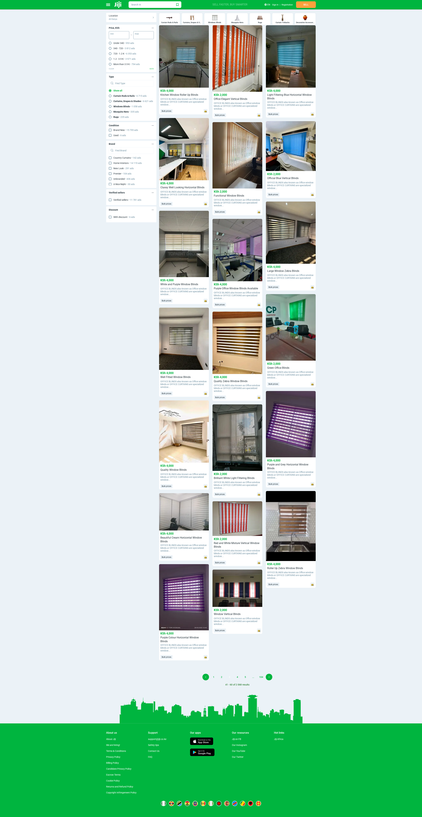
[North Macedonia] (258, 803)
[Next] (269, 677)
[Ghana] (187, 803)
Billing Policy (112, 763)
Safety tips (153, 745)
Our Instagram (239, 745)
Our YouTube (238, 751)
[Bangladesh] (219, 803)
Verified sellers (127, 200)
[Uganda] (171, 803)
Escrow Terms (113, 774)
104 (261, 677)
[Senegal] (203, 803)
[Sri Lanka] (226, 803)
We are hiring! (113, 745)
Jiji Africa (278, 739)
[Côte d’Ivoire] (211, 803)
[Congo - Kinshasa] (234, 803)
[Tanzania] (179, 803)
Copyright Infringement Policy (121, 792)
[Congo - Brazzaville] (242, 803)
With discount (124, 217)
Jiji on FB (236, 739)
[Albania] (250, 803)
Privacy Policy (113, 757)
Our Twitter (237, 757)
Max (137, 34)
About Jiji (111, 739)
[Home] (118, 4)
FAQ (150, 757)
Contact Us (153, 751)
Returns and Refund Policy (119, 786)
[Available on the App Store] (201, 741)
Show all (117, 90)
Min (112, 34)
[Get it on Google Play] (202, 753)
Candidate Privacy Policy (118, 768)
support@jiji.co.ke (157, 739)
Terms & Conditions (116, 751)
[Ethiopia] (195, 803)
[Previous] (205, 677)
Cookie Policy (113, 780)
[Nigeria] (163, 803)
